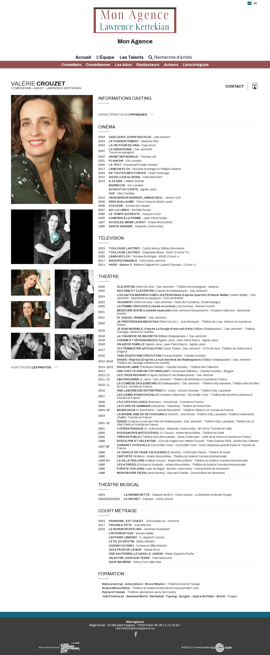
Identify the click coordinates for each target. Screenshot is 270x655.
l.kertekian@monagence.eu (135, 628)
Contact (234, 86)
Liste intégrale (196, 65)
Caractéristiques (122, 114)
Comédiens (71, 65)
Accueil (83, 57)
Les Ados (123, 65)
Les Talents (131, 57)
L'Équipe (105, 57)
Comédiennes (98, 65)
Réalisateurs (147, 65)
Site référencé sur (49, 647)
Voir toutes (31, 367)
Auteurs (171, 65)
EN (255, 3)
